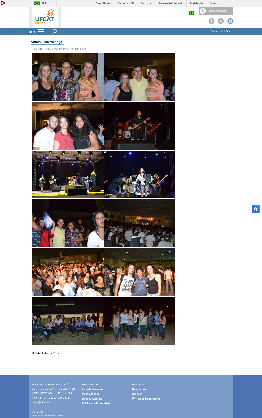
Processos (138, 384)
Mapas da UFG (90, 394)
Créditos (137, 394)
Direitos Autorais (92, 398)
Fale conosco (90, 384)
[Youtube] (221, 23)
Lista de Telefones (92, 389)
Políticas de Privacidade (96, 403)
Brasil (45, 3)
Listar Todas (41, 353)
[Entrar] (3, 3)
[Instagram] (230, 23)
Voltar (56, 353)
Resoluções (139, 389)
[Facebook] (211, 23)
